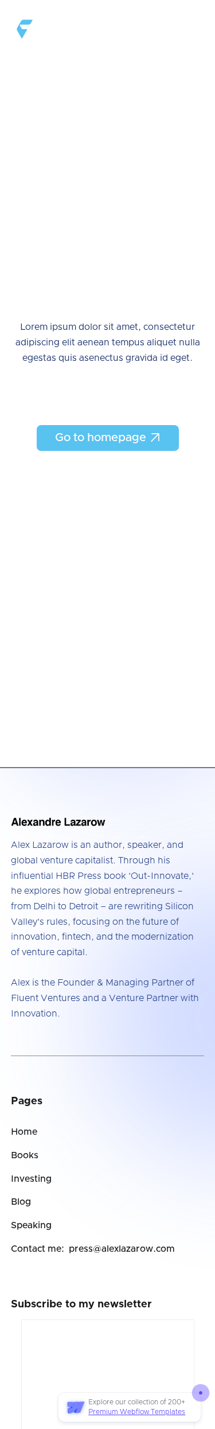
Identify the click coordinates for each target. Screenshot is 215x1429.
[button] (193, 26)
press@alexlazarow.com (122, 1248)
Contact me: (37, 1248)
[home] (50, 26)
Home (24, 1131)
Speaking (31, 1225)
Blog (21, 1201)
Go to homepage (108, 437)
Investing (31, 1178)
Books (24, 1155)
